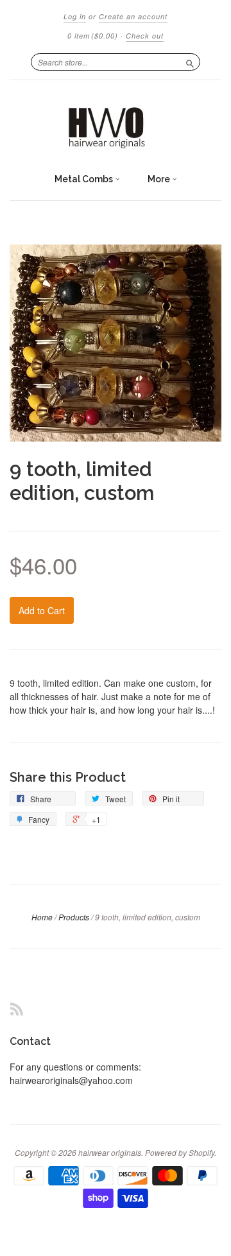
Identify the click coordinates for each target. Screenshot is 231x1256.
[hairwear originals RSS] (17, 1008)
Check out (145, 35)
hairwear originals (109, 1152)
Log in (75, 16)
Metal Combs (85, 179)
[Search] (190, 61)
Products (73, 916)
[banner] (115, 123)
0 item (92, 35)
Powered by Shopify (179, 1152)
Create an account (133, 16)
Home (42, 916)
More (160, 179)
